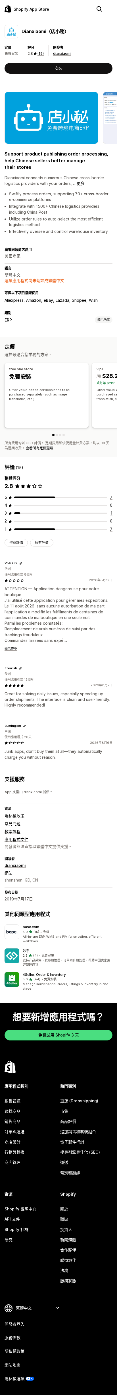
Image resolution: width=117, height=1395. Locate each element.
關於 (64, 1208)
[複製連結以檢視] (20, 563)
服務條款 (12, 1337)
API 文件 (12, 1219)
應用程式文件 (16, 839)
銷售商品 (12, 1121)
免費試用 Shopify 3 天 (58, 1035)
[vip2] (60, 435)
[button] (58, 934)
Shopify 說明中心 (20, 1208)
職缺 (64, 1219)
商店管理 (12, 1162)
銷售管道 (12, 1100)
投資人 (66, 1229)
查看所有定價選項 (39, 448)
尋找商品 (12, 1111)
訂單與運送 (14, 1131)
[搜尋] (99, 9)
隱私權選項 (14, 1378)
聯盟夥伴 (68, 1260)
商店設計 (12, 1142)
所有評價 (42, 543)
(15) (40, 53)
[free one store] (53, 435)
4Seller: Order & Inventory (44, 974)
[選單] (109, 9)
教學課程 (12, 831)
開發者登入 (14, 1324)
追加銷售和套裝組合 (78, 1131)
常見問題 (12, 823)
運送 (64, 1162)
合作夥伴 (68, 1249)
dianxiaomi (62, 53)
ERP (8, 320)
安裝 (58, 68)
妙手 (26, 951)
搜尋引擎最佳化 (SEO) (80, 1152)
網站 (8, 873)
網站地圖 (12, 1364)
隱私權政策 (14, 815)
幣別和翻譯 (70, 1172)
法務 (64, 1270)
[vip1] (57, 435)
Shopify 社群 (16, 1229)
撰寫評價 (16, 543)
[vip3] (63, 435)
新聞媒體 (68, 1239)
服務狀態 (68, 1280)
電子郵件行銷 (72, 1142)
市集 (64, 1111)
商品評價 (68, 1121)
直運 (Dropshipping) (79, 1100)
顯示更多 (11, 649)
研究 (8, 1239)
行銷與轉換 (14, 1152)
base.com (31, 927)
